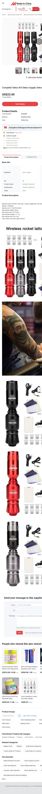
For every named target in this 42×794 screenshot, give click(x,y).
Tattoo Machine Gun (30, 770)
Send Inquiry (20, 104)
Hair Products (6, 720)
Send (19, 633)
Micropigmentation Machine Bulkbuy (15, 775)
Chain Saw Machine (10, 765)
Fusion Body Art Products (33, 751)
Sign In (5, 148)
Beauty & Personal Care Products (33, 14)
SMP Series (5, 723)
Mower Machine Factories (12, 761)
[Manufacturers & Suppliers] (21, 3)
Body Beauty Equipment (33, 746)
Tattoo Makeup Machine (28, 765)
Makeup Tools (8, 746)
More (4, 779)
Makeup (19, 746)
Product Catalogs (30, 716)
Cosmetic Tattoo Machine (12, 770)
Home (3, 14)
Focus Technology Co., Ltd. (25, 786)
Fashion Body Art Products (12, 751)
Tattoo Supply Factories (31, 761)
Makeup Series (25, 723)
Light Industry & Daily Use (15, 14)
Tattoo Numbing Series (28, 720)
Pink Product (6, 727)
